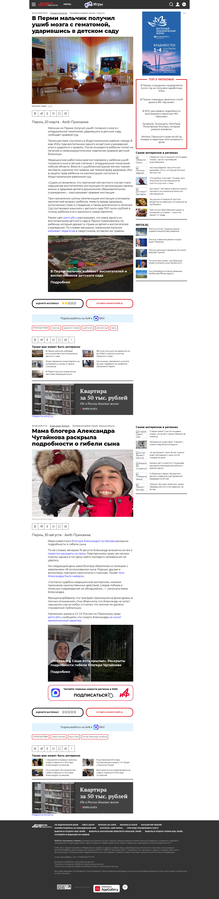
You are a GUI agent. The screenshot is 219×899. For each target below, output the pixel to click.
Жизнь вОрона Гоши (42, 519)
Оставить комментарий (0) (109, 303)
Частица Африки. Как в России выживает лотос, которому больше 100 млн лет (167, 170)
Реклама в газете (128, 825)
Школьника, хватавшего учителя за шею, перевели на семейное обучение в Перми (112, 364)
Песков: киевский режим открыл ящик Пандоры (165, 240)
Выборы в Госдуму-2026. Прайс (70, 831)
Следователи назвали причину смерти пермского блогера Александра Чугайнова (61, 762)
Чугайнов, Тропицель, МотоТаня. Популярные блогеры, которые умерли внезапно (161, 127)
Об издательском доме (66, 825)
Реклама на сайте (107, 825)
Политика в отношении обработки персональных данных (79, 864)
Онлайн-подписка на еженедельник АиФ (75, 828)
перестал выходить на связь (67, 553)
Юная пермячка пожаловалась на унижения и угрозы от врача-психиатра (63, 364)
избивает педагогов (61, 231)
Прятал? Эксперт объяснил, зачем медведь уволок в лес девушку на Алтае (167, 487)
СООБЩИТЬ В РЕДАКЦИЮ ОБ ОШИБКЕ (72, 835)
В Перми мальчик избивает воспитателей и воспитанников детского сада (89, 273)
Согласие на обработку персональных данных (74, 862)
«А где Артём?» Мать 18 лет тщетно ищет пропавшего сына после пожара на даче (167, 455)
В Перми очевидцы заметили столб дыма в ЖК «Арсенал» (161, 101)
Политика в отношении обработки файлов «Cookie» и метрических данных (86, 866)
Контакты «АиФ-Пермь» (111, 828)
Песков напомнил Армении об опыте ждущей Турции (167, 251)
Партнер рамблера (82, 887)
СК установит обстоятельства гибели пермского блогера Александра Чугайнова (61, 772)
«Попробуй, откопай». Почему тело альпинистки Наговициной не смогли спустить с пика (167, 180)
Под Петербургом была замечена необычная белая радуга (165, 272)
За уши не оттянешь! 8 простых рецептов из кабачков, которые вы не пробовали (168, 202)
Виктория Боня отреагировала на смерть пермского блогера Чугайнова (113, 772)
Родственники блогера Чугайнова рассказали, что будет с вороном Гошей (113, 762)
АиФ (50, 106)
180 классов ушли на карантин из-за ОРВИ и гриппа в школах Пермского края (113, 353)
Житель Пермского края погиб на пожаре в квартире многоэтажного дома (161, 139)
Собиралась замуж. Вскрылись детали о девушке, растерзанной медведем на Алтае (166, 476)
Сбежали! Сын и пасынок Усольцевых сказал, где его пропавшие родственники (168, 159)
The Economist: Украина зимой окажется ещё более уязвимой (164, 230)
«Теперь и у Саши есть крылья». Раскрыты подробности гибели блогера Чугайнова (88, 663)
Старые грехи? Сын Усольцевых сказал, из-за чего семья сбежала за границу (167, 434)
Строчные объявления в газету (143, 828)
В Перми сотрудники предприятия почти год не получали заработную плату (161, 88)
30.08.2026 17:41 (39, 426)
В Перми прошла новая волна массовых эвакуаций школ (61, 372)
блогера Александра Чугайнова (93, 541)
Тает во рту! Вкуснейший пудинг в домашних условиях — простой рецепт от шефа (167, 212)
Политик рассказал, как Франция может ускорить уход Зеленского (165, 262)
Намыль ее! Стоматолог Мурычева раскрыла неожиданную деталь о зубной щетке (167, 465)
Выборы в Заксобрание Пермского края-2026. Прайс (115, 831)
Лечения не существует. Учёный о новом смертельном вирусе (166, 443)
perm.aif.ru (70, 217)
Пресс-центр (88, 825)
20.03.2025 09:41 (40, 13)
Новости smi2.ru (42, 416)
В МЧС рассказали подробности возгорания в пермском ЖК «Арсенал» (162, 114)
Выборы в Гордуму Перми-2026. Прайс (164, 831)
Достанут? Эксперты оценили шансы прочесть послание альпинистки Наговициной (168, 191)
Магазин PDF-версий (151, 825)
